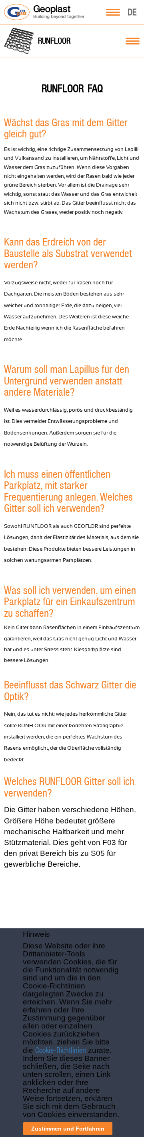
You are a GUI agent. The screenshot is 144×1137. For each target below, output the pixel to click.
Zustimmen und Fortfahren (67, 1128)
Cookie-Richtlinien (60, 1050)
